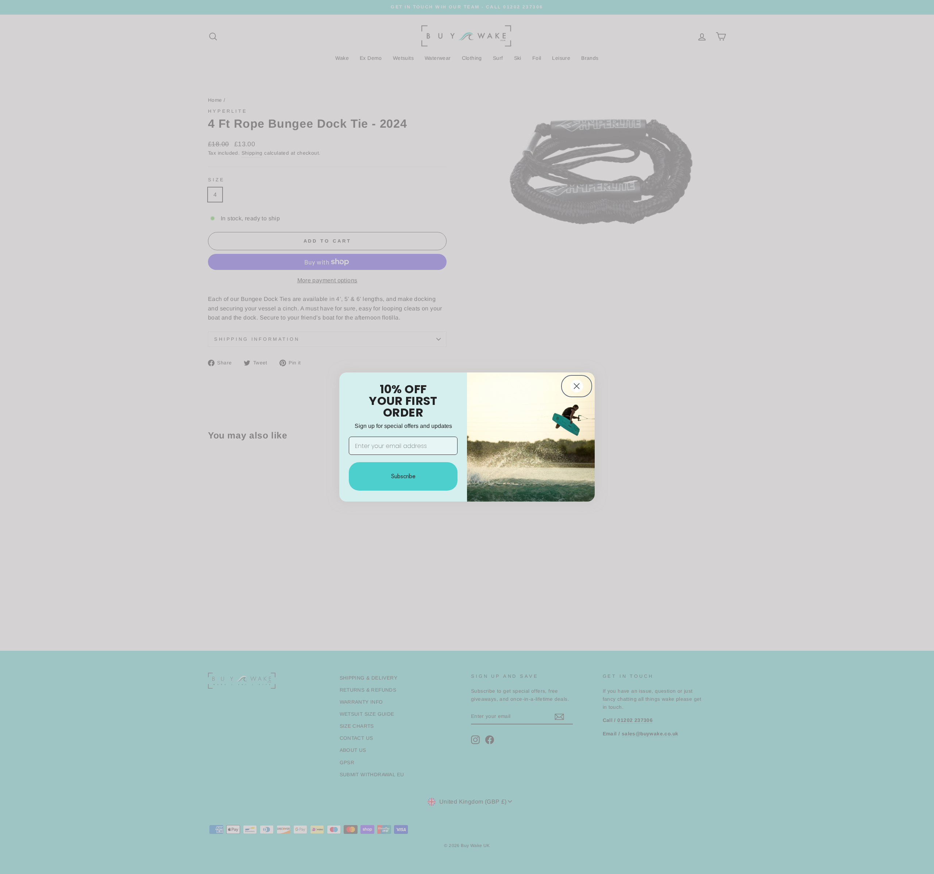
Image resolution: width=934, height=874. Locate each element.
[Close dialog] (576, 386)
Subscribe (403, 476)
